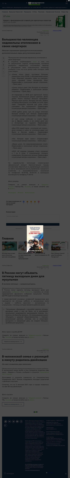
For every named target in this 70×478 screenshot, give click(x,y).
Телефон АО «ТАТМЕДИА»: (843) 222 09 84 (55, 445)
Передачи (27, 12)
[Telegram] (3, 61)
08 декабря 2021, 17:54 (43, 350)
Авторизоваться (19, 228)
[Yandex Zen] (5, 421)
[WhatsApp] (3, 68)
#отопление (29, 193)
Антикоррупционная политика (53, 443)
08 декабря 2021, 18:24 (43, 267)
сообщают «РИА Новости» (22, 292)
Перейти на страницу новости (11, 341)
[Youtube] (17, 421)
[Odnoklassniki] (21, 421)
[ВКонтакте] (3, 58)
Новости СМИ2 (57, 30)
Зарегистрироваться (46, 228)
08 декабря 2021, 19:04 (43, 32)
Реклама (41, 12)
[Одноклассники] (3, 64)
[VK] (9, 421)
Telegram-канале (34, 335)
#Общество (45, 30)
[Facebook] (5, 425)
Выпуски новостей (16, 12)
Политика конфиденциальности (32, 470)
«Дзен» (12, 188)
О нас (34, 12)
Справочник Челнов (53, 12)
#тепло (20, 193)
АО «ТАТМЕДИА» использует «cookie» (33, 464)
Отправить (32, 224)
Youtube (27, 187)
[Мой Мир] (3, 71)
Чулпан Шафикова (7, 30)
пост (34, 62)
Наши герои (65, 12)
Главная (5, 12)
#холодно (12, 193)
